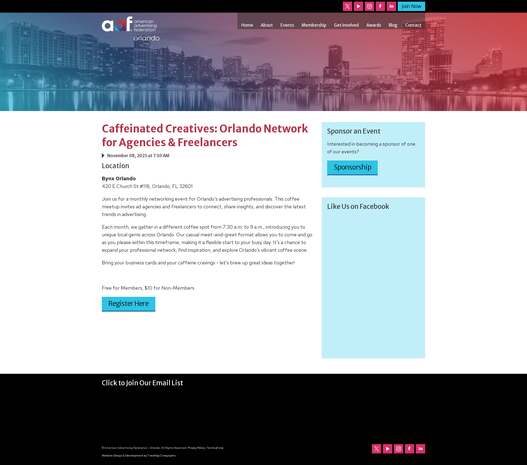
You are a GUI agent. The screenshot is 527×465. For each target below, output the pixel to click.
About (267, 25)
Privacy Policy (196, 448)
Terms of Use (215, 448)
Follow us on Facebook (380, 6)
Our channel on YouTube (358, 6)
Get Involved (346, 25)
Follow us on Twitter (347, 6)
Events (287, 25)
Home (247, 25)
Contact (413, 25)
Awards (373, 25)
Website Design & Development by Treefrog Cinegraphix (139, 455)
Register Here (128, 303)
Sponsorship (352, 167)
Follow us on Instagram (369, 6)
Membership (314, 25)
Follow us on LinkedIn (391, 6)
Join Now (411, 6)
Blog (393, 25)
